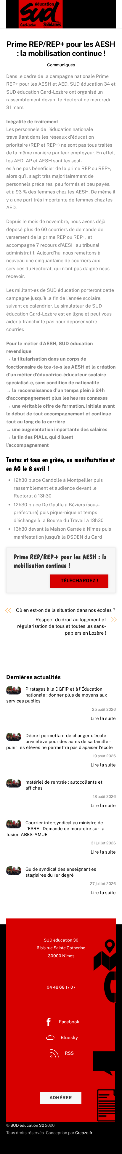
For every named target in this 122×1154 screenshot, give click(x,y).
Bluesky (69, 1037)
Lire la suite (103, 718)
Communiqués (61, 64)
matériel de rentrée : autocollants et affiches (63, 785)
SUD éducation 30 (27, 1125)
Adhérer (60, 1097)
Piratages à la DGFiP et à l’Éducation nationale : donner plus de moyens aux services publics (56, 694)
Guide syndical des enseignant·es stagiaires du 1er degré (60, 872)
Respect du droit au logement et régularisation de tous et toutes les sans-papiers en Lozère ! (61, 626)
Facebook (69, 1021)
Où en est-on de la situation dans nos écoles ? (65, 610)
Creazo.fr (83, 1132)
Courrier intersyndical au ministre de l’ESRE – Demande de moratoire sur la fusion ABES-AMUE (55, 828)
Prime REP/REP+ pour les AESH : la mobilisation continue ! (61, 49)
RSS (69, 1053)
